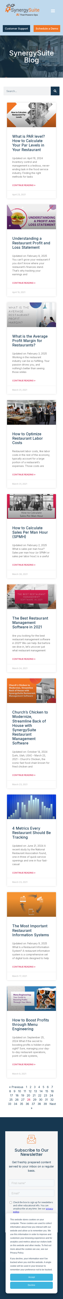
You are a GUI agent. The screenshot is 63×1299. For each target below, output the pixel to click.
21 (34, 1095)
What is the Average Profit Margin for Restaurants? (30, 340)
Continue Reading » (23, 185)
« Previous (16, 1087)
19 (22, 1095)
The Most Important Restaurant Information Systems (30, 930)
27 (22, 1099)
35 (21, 1104)
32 (52, 1099)
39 (45, 1104)
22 (39, 1095)
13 (35, 1091)
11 (25, 1091)
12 (30, 1091)
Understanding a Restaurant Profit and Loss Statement (31, 242)
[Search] (55, 91)
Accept (31, 1277)
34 (15, 1104)
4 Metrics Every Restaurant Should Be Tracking (31, 832)
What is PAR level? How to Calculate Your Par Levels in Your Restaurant (28, 143)
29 (34, 1099)
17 (11, 1095)
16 (52, 1091)
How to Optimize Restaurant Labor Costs (27, 438)
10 (19, 1091)
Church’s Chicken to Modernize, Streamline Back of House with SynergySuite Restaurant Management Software (30, 727)
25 (11, 1099)
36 (27, 1104)
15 (46, 1091)
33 (9, 1104)
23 (45, 1095)
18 (17, 1095)
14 (41, 1091)
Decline (31, 1285)
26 (17, 1099)
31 (46, 1099)
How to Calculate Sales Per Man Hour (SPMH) (30, 532)
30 (40, 1099)
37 (33, 1104)
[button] (53, 11)
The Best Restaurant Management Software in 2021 (30, 622)
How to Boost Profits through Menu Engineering (30, 1024)
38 (39, 1104)
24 (51, 1095)
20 (28, 1095)
